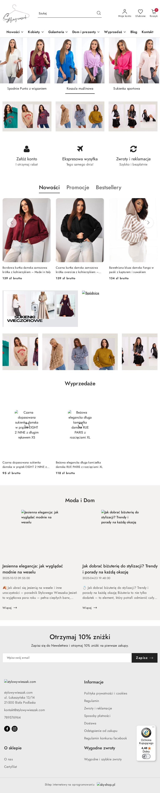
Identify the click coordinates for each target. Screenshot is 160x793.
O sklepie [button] (13, 748)
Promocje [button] (77, 187)
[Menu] (153, 727)
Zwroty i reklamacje (98, 708)
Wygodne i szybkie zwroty (103, 759)
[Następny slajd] (151, 60)
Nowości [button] (49, 187)
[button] (36, 32)
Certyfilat (10, 766)
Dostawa (90, 723)
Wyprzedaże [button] (80, 383)
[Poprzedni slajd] (9, 60)
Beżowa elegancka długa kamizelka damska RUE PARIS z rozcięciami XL (79, 464)
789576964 (12, 717)
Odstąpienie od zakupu (100, 730)
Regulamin (91, 700)
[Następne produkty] (148, 222)
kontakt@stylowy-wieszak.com (24, 710)
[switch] (146, 756)
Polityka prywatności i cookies (105, 693)
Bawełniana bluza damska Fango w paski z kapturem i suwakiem (131, 270)
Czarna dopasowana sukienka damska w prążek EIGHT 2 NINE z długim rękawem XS (24, 464)
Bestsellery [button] (108, 187)
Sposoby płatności (97, 715)
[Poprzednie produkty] (11, 222)
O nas (8, 759)
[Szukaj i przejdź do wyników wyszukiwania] (99, 13)
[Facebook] (7, 729)
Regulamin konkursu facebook (105, 738)
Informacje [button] (94, 682)
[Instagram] (15, 729)
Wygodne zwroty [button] (99, 748)
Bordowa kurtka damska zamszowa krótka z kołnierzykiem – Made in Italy (26, 270)
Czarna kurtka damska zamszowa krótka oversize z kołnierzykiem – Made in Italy (77, 270)
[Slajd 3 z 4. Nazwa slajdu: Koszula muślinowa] (80, 60)
